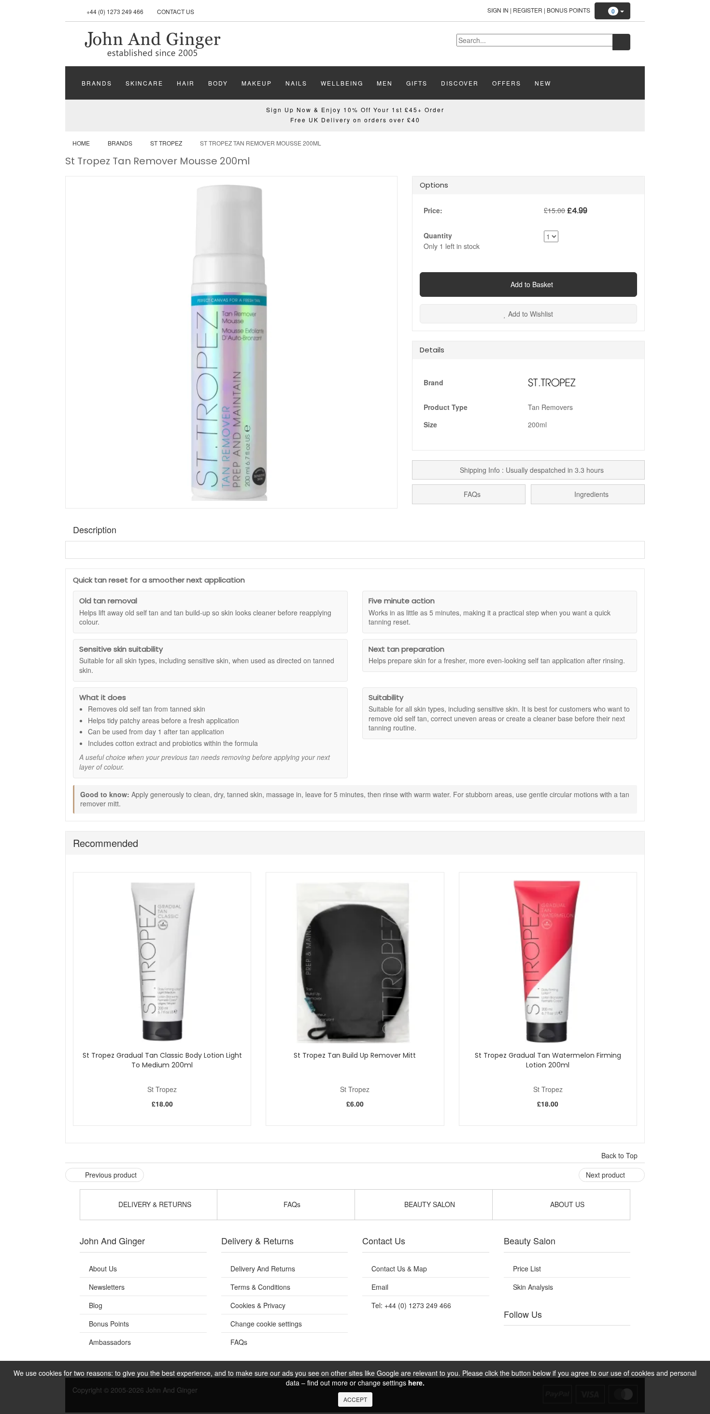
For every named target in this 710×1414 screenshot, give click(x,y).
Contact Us (175, 11)
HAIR (186, 83)
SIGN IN (498, 10)
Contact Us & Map (399, 1268)
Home (81, 143)
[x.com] (557, 1337)
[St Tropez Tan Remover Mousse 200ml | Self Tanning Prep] (152, 43)
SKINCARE (144, 83)
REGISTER (527, 10)
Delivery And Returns (262, 1268)
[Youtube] (537, 1337)
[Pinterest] (596, 1337)
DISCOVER (460, 83)
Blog (95, 1305)
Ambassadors (110, 1342)
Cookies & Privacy (257, 1305)
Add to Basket (531, 284)
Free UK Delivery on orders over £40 (355, 120)
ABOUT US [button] (566, 1204)
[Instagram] (576, 1337)
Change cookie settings (266, 1323)
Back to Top (620, 1155)
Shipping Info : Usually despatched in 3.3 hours (531, 470)
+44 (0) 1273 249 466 (114, 11)
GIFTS (416, 83)
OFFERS (506, 83)
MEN (385, 83)
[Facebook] (517, 1337)
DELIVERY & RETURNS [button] (153, 1204)
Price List (527, 1268)
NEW (543, 83)
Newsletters (107, 1287)
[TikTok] (616, 1337)
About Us (103, 1268)
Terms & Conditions (260, 1287)
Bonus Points (568, 10)
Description (94, 529)
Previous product (110, 1175)
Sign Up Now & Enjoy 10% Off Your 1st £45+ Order (355, 109)
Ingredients (590, 494)
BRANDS (97, 83)
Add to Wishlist (529, 314)
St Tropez (166, 143)
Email (379, 1287)
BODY (218, 83)
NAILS (296, 83)
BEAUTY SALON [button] (428, 1204)
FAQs (471, 494)
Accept (355, 1399)
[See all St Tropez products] (552, 381)
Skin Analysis (533, 1287)
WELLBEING (342, 83)
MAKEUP (256, 83)
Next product (606, 1175)
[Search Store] (621, 42)
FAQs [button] (291, 1204)
